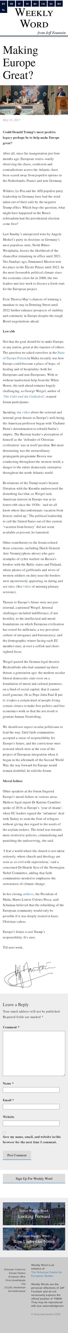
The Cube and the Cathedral (23, 396)
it (19, 4)
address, (29, 894)
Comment (11, 1027)
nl (3, 10)
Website (8, 1116)
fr (11, 4)
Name (8, 1083)
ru (35, 4)
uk (43, 4)
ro (59, 4)
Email (8, 1100)
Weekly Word (34, 17)
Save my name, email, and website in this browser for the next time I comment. (32, 1139)
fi (27, 4)
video (26, 412)
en (3, 4)
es (51, 4)
